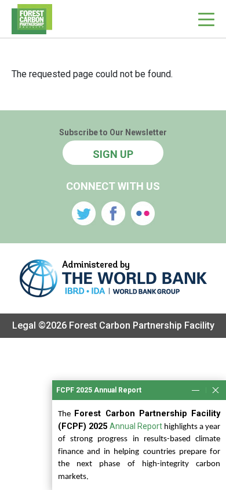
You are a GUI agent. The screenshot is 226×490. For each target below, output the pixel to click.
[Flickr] (143, 213)
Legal (24, 325)
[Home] (32, 19)
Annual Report (136, 426)
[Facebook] (113, 213)
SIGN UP (113, 154)
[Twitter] (84, 213)
